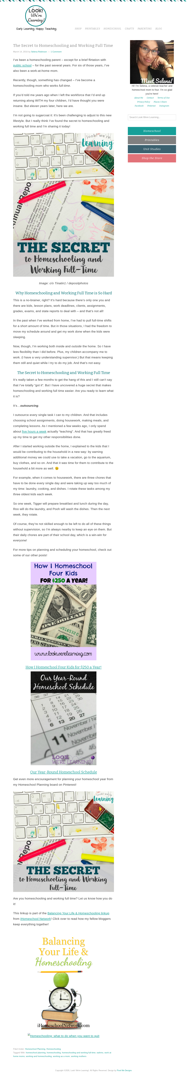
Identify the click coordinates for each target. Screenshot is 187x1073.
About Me (138, 98)
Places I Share (160, 102)
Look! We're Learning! (36, 17)
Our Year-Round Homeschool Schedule (63, 772)
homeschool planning (36, 1052)
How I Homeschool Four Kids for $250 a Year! (64, 667)
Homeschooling (53, 1049)
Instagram (164, 106)
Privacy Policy (143, 102)
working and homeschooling (39, 1056)
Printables (152, 140)
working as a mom (61, 1056)
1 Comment (56, 51)
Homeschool (152, 131)
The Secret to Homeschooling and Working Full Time (63, 45)
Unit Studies (152, 149)
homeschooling (54, 1052)
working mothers (78, 1056)
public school (22, 65)
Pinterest (151, 106)
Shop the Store (152, 158)
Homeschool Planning (35, 1049)
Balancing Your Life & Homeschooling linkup (78, 913)
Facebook (139, 106)
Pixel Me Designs (124, 1070)
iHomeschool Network (35, 918)
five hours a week (34, 431)
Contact (150, 98)
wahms (100, 1052)
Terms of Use (163, 98)
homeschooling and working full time (79, 1052)
